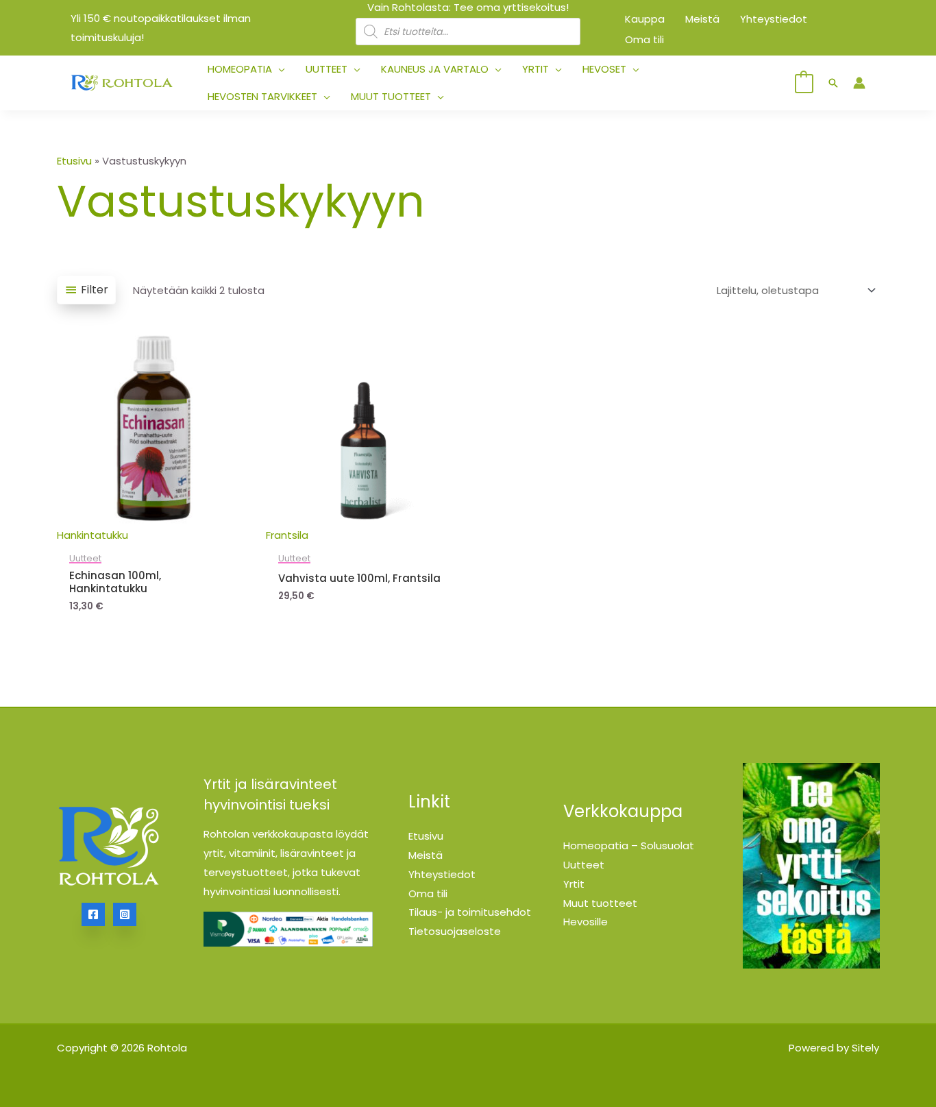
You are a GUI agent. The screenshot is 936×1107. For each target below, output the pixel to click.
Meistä (425, 855)
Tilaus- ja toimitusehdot (469, 912)
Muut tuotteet (600, 903)
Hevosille (585, 921)
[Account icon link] (859, 83)
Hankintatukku (92, 535)
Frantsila (287, 535)
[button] (278, 69)
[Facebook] (93, 914)
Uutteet (583, 864)
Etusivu (74, 161)
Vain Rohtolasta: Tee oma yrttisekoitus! (468, 7)
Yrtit (573, 884)
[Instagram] (124, 914)
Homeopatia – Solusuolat (628, 845)
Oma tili (427, 893)
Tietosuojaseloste (454, 931)
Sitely (865, 1048)
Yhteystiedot (442, 874)
